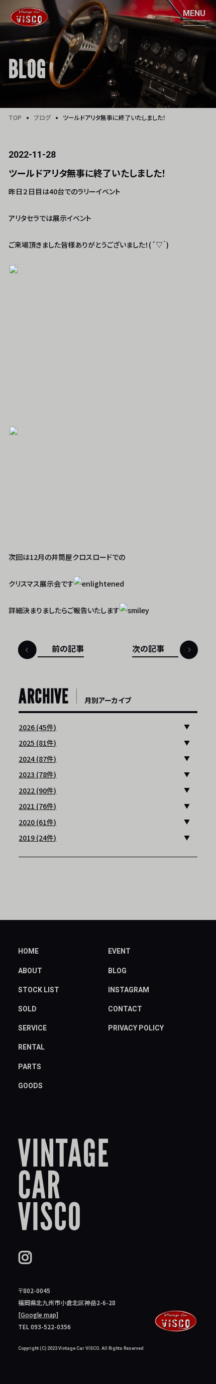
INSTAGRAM (128, 990)
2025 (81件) (37, 743)
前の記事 (68, 648)
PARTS (29, 1067)
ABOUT (30, 971)
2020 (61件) (37, 822)
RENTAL (31, 1047)
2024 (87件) (37, 759)
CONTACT (125, 1009)
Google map (38, 1314)
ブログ (42, 117)
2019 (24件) (37, 838)
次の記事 (148, 648)
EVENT (119, 951)
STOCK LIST (38, 990)
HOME (28, 951)
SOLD (27, 1009)
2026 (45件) (37, 727)
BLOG (117, 971)
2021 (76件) (37, 806)
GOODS (30, 1086)
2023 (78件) (37, 774)
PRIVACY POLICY (136, 1028)
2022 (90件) (37, 790)
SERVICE (32, 1028)
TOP (15, 117)
